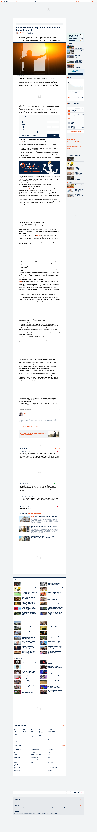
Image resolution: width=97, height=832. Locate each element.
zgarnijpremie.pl (62, 807)
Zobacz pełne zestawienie (76, 131)
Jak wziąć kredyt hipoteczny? (36, 764)
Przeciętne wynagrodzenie (41, 732)
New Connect (16, 737)
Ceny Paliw (33, 737)
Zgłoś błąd (48, 801)
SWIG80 (15, 736)
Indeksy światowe (17, 741)
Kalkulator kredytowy (71, 139)
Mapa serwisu (53, 801)
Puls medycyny (51, 807)
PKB (40, 735)
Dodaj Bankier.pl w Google (57, 33)
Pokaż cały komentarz (55, 460)
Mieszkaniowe (22, 1)
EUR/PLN (24, 729)
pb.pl (48, 807)
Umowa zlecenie (33, 751)
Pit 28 (49, 757)
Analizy (40, 738)
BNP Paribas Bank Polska (73, 127)
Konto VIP (16, 760)
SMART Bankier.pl (21, 807)
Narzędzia (52, 23)
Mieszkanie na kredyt (30, 426)
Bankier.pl (18, 21)
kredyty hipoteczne (22, 426)
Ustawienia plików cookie (54, 813)
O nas (15, 801)
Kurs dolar (15, 752)
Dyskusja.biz (44, 807)
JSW (48, 739)
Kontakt (44, 801)
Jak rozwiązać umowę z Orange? (36, 754)
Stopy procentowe (36, 23)
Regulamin (34, 813)
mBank (20, 281)
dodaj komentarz (57, 448)
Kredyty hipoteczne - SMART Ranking (74, 141)
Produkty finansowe (39, 801)
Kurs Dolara (24, 734)
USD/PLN (24, 731)
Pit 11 (49, 759)
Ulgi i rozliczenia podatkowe (52, 760)
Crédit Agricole (73, 110)
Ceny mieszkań (42, 23)
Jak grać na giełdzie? (17, 749)
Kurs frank (16, 754)
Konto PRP (33, 752)
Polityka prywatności (45, 813)
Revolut (32, 760)
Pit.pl (25, 807)
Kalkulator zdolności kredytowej (73, 144)
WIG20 (15, 731)
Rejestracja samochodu (35, 765)
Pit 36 (49, 752)
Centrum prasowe (33, 801)
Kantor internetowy (17, 759)
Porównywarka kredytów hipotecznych (74, 137)
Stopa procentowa (17, 767)
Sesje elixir (49, 765)
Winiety (32, 762)
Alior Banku (38, 235)
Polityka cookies (39, 813)
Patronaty (25, 801)
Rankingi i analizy (29, 23)
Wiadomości (36, 21)
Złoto (32, 729)
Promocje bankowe (17, 770)
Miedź (32, 731)
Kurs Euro (24, 736)
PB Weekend (16, 762)
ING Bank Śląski (26, 188)
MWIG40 (15, 734)
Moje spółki (50, 734)
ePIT (48, 772)
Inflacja (40, 729)
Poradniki (47, 23)
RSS (28, 801)
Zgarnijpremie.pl (16, 765)
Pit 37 (49, 754)
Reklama (18, 801)
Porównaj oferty (22, 23)
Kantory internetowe (26, 737)
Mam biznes (39, 807)
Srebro (32, 734)
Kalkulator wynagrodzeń (35, 749)
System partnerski (30, 807)
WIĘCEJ (82, 153)
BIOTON (49, 737)
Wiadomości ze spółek (51, 731)
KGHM (49, 736)
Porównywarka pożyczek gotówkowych (74, 146)
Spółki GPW (50, 729)
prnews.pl (35, 807)
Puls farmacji (57, 807)
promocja (36, 426)
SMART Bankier (50, 762)
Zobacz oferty (53, 135)
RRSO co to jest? (34, 767)
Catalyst (15, 739)
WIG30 (15, 729)
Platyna (32, 736)
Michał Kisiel (21, 32)
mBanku (37, 372)
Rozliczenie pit (50, 749)
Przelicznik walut (17, 757)
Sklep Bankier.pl (50, 770)
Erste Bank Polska (72, 114)
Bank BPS (21, 141)
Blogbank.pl (16, 764)
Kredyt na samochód (34, 757)
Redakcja (21, 801)
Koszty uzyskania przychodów (53, 764)
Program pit (50, 751)
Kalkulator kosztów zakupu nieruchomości (75, 148)
